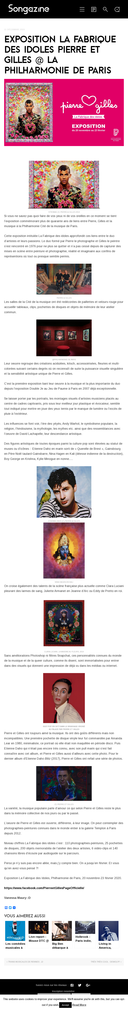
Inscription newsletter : (64, 991)
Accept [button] (65, 1005)
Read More (79, 1005)
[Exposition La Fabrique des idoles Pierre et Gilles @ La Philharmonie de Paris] (64, 112)
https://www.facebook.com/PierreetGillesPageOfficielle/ (44, 888)
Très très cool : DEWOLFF (105, 962)
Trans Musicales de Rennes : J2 (25, 962)
